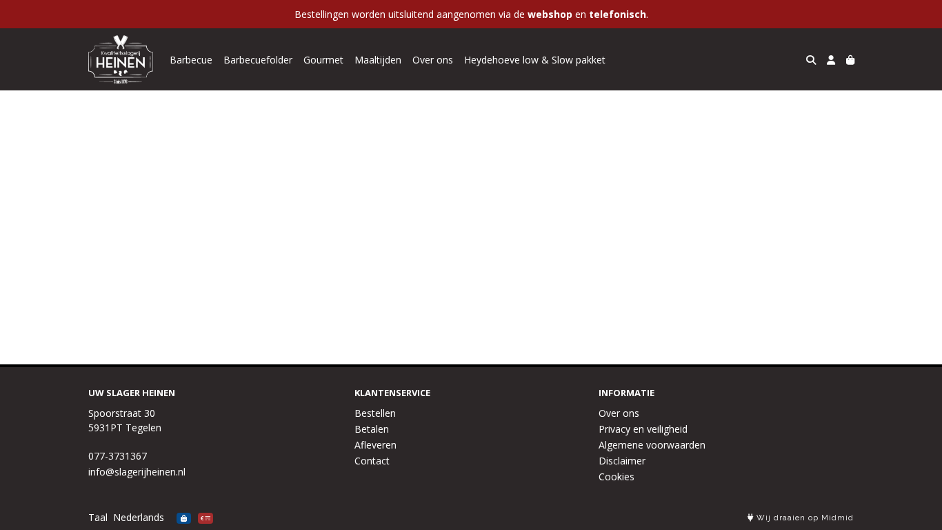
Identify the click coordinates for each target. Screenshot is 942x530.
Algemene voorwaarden (652, 444)
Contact (372, 460)
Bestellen (375, 413)
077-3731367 (117, 455)
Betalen (371, 428)
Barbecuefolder (257, 59)
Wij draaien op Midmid (804, 517)
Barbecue (191, 59)
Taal (98, 517)
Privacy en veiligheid (643, 428)
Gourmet (323, 59)
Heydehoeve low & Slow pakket (534, 59)
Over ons (432, 59)
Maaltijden (377, 59)
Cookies (616, 476)
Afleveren (375, 444)
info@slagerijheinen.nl (137, 471)
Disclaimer (622, 460)
